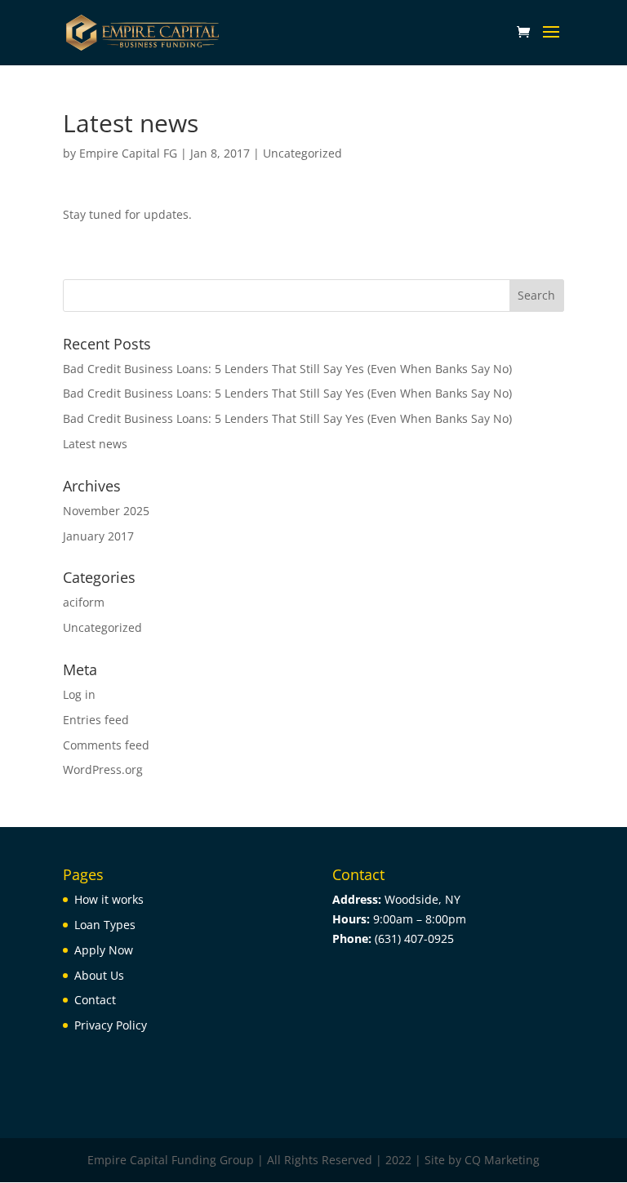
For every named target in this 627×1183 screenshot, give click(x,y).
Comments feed (106, 745)
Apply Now (103, 950)
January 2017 (98, 536)
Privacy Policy (110, 1025)
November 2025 (106, 510)
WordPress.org (103, 769)
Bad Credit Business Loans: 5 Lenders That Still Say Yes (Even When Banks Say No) (287, 368)
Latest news (95, 443)
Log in (79, 694)
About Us (99, 975)
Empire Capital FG (128, 153)
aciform (83, 602)
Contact (95, 999)
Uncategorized (302, 153)
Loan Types (105, 924)
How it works (109, 899)
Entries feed (96, 719)
